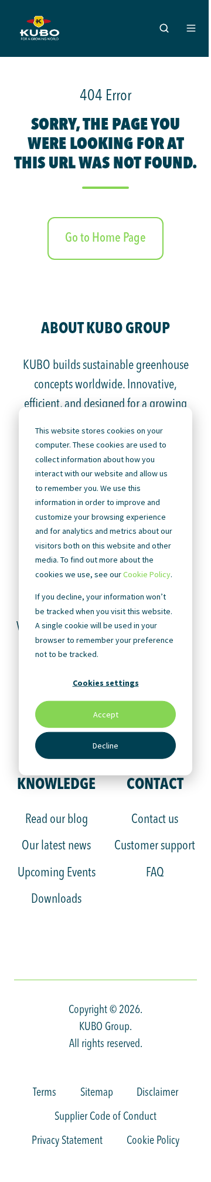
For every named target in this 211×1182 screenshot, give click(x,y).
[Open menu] (191, 28)
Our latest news (56, 845)
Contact (155, 783)
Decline (105, 745)
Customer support (154, 845)
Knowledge (56, 783)
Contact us (154, 819)
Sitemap (96, 1093)
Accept (105, 714)
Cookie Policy (147, 573)
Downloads (56, 899)
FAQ (155, 872)
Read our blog (56, 819)
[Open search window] (164, 28)
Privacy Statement (67, 1141)
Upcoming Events (57, 872)
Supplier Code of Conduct (105, 1117)
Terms (44, 1093)
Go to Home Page (105, 238)
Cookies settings (106, 683)
